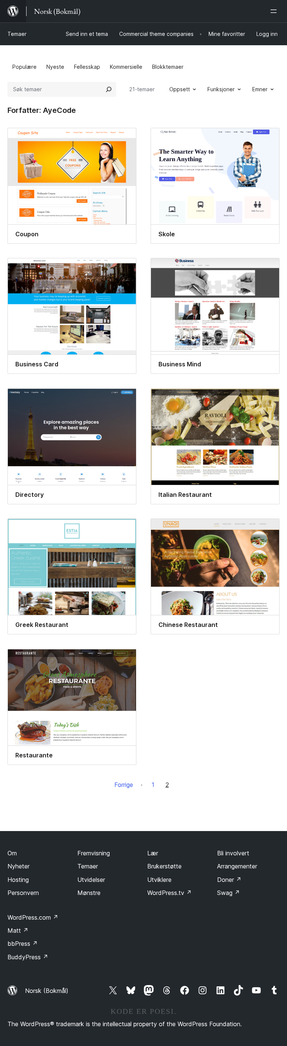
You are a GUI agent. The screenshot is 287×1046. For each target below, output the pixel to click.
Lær (152, 853)
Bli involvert (233, 853)
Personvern (23, 892)
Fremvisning (93, 853)
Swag (228, 892)
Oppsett (179, 89)
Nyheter (18, 866)
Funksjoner (221, 89)
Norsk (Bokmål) (46, 990)
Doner (229, 879)
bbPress (22, 943)
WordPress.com (32, 917)
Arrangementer (237, 866)
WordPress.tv (169, 892)
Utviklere (159, 879)
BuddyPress (27, 957)
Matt (17, 930)
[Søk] (108, 89)
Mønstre (89, 892)
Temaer (17, 34)
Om (12, 853)
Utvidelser (91, 879)
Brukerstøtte (164, 866)
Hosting (18, 879)
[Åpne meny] (275, 11)
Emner (260, 89)
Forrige (123, 784)
